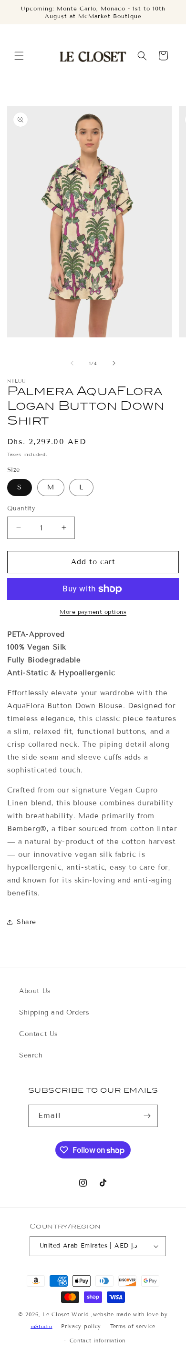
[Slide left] (72, 363)
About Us (35, 991)
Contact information (97, 1340)
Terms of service (132, 1326)
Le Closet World (66, 1314)
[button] (19, 55)
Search (31, 1055)
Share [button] (26, 922)
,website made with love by (129, 1314)
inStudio (41, 1326)
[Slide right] (113, 363)
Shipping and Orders (54, 1012)
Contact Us (38, 1034)
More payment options (93, 611)
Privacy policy (81, 1326)
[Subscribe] (146, 1116)
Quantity (21, 508)
